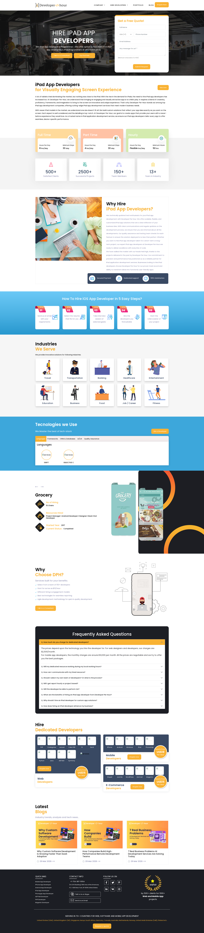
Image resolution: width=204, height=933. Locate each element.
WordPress (130, 777)
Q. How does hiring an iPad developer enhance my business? (67, 706)
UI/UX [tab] (79, 439)
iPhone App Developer (43, 885)
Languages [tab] (40, 439)
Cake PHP (71, 747)
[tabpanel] (102, 453)
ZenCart (140, 777)
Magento (149, 777)
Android (120, 747)
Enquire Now (161, 5)
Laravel (61, 747)
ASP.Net (61, 761)
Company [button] (99, 5)
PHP (41, 747)
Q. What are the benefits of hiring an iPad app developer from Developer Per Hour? (76, 695)
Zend (92, 747)
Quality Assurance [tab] (91, 439)
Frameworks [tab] (52, 439)
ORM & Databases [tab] (67, 439)
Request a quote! (102, 926)
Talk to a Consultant (62, 55)
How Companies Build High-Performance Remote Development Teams (101, 854)
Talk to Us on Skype (82, 894)
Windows (129, 747)
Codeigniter (51, 747)
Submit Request (141, 67)
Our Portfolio (84, 55)
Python (41, 761)
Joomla (119, 777)
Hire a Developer (160, 431)
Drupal (109, 777)
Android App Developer (43, 888)
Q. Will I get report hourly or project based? (59, 683)
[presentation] (36, 487)
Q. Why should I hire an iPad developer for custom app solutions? (69, 700)
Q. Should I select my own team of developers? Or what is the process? (71, 678)
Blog (151, 5)
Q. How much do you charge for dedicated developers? (65, 642)
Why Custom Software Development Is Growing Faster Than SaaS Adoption (56, 854)
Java (51, 761)
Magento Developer (42, 903)
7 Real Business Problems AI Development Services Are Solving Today (146, 854)
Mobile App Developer (43, 882)
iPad (139, 747)
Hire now (163, 87)
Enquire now (44, 768)
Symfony (71, 761)
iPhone (109, 747)
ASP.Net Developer (41, 897)
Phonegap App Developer (44, 894)
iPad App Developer (42, 891)
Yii (82, 747)
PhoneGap (150, 747)
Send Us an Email (81, 900)
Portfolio (138, 5)
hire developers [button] (118, 5)
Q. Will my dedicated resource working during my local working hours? (71, 666)
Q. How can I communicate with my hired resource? (63, 672)
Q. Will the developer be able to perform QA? (60, 689)
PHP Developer (40, 900)
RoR (159, 777)
